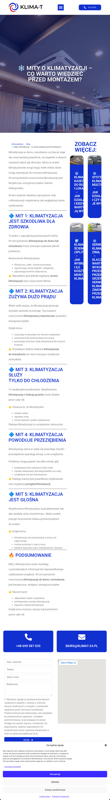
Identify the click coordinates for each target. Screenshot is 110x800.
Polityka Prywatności (60, 796)
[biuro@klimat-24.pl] (81, 637)
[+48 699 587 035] (28, 637)
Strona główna (17, 144)
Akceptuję (55, 774)
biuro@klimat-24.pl (82, 646)
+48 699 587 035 (28, 646)
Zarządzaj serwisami (12, 766)
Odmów (55, 782)
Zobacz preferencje (55, 789)
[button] (105, 745)
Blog (28, 144)
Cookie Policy (45, 796)
